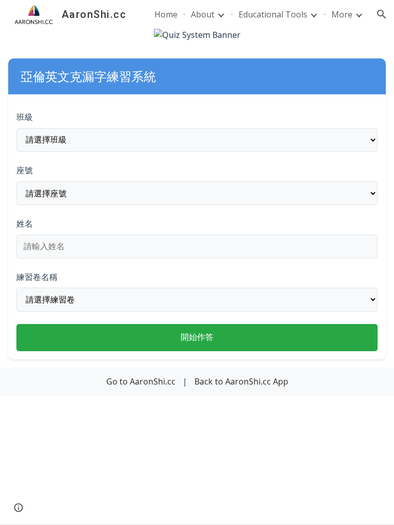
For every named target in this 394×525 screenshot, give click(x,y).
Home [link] (166, 14)
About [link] (202, 14)
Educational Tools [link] (273, 14)
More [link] (341, 14)
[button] (381, 14)
